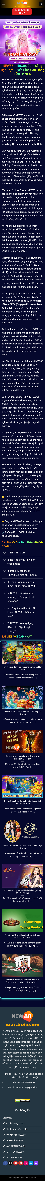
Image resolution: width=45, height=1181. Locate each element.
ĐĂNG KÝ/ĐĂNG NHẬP (22, 11)
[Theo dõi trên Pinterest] (15, 1163)
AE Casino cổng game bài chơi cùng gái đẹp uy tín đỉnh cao (22, 891)
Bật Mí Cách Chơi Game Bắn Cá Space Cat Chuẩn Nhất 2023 (22, 802)
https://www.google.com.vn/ (16, 525)
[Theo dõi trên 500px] (31, 1163)
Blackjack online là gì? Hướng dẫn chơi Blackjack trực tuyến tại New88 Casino (22, 981)
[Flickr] (25, 1163)
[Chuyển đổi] (4, 553)
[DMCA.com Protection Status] (22, 1100)
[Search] (41, 4)
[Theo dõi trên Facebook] (5, 1163)
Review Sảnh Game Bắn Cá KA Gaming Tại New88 (22, 713)
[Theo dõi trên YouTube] (20, 1163)
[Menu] (3, 4)
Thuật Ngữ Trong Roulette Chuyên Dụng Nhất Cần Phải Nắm (22, 936)
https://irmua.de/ (10, 536)
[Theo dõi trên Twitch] (36, 1163)
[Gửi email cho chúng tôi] (10, 1163)
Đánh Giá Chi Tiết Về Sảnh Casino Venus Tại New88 (22, 847)
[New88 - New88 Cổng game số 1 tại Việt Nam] (22, 4)
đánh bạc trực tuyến (31, 79)
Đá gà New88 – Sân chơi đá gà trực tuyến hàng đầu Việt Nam (23, 757)
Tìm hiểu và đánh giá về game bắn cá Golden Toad (22, 668)
